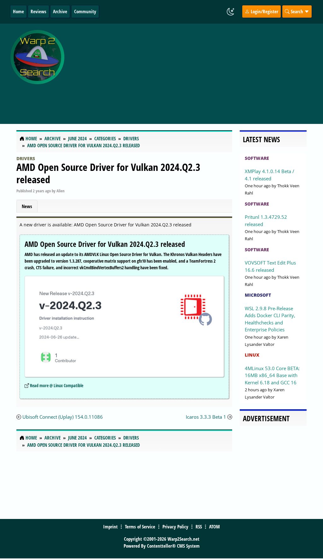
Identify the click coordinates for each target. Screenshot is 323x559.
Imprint (110, 526)
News (27, 206)
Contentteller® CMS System (173, 546)
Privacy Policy (175, 526)
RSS (199, 526)
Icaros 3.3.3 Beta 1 (206, 417)
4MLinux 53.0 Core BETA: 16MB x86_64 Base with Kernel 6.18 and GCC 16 (272, 375)
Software (257, 158)
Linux (252, 355)
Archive (60, 11)
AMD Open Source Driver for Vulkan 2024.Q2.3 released (108, 173)
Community (85, 11)
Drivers (25, 158)
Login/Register (264, 11)
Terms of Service (140, 526)
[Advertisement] (195, 70)
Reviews (38, 11)
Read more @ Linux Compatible (56, 385)
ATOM (214, 526)
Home (18, 11)
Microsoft (258, 295)
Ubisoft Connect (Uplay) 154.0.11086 (62, 417)
